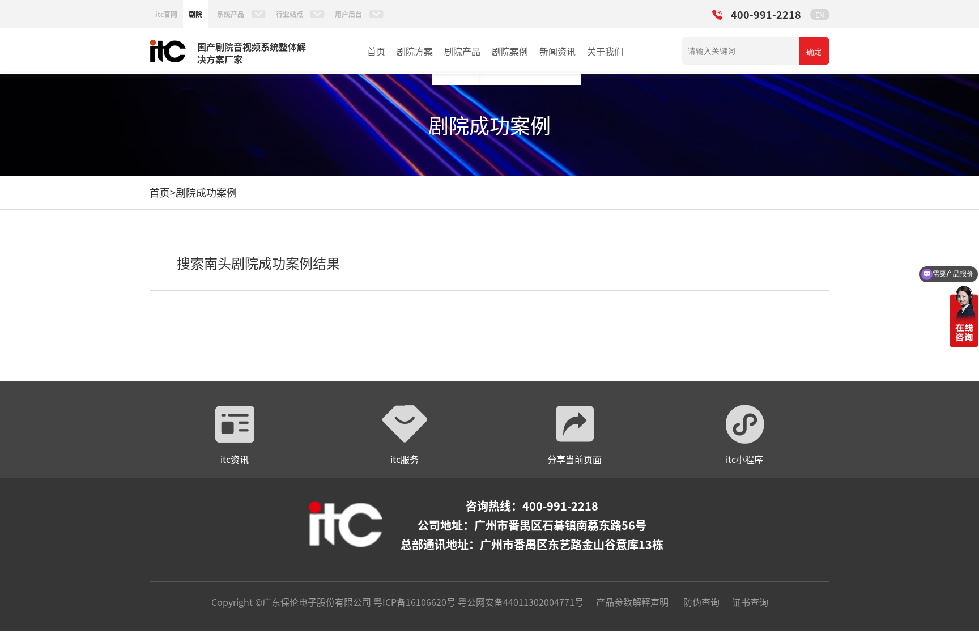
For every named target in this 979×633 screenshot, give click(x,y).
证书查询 (750, 602)
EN (819, 14)
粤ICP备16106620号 (413, 602)
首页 (376, 51)
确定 (814, 51)
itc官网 (166, 14)
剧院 (195, 14)
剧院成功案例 (206, 192)
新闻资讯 (557, 51)
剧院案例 (510, 51)
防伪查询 (701, 602)
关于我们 (605, 51)
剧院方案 (415, 51)
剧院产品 (462, 51)
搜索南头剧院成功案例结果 (258, 263)
